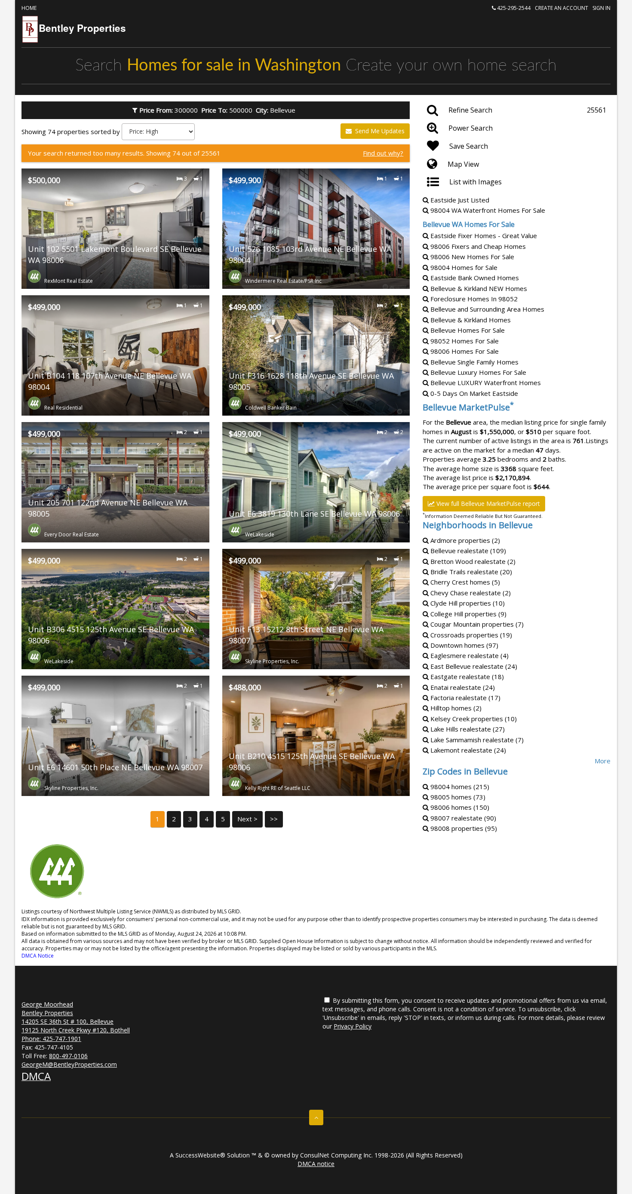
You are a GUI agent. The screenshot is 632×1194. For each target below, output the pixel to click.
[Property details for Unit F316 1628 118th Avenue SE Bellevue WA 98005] (316, 355)
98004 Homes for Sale (463, 267)
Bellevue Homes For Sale (467, 330)
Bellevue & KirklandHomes (478, 288)
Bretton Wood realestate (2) (472, 561)
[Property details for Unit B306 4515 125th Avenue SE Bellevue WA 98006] (115, 609)
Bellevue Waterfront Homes (485, 382)
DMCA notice (316, 1164)
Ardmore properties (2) (464, 540)
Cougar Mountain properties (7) (476, 624)
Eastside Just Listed (459, 200)
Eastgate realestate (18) (466, 676)
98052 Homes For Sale (464, 341)
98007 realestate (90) (462, 818)
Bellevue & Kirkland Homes (470, 319)
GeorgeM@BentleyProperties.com (69, 1064)
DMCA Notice (37, 955)
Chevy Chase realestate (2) (470, 592)
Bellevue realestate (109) (467, 550)
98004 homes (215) (459, 786)
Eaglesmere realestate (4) (469, 655)
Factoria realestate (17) (464, 697)
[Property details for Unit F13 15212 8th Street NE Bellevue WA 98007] (316, 609)
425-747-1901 (62, 1039)
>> (274, 818)
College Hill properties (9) (467, 613)
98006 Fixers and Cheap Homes (477, 246)
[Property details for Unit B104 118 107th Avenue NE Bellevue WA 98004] (115, 355)
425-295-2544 (513, 8)
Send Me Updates (379, 131)
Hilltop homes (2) (455, 708)
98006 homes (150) (459, 807)
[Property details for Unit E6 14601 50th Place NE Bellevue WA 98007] (115, 736)
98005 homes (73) (457, 797)
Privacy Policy (352, 1026)
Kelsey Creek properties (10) (473, 718)
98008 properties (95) (463, 828)
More (603, 760)
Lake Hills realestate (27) (467, 729)
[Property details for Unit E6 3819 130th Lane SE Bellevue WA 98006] (316, 482)
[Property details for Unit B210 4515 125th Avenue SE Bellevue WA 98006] (316, 736)
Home (29, 8)
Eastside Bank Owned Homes (474, 277)
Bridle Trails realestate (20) (470, 571)
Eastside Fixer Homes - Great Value (483, 235)
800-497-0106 (68, 1056)
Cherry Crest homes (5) (464, 582)
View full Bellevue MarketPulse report (487, 503)
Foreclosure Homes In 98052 (473, 298)
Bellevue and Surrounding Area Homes (486, 309)
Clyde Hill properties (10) (467, 603)
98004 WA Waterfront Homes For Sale (487, 210)
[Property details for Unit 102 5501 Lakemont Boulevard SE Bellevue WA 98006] (115, 228)
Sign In (601, 8)
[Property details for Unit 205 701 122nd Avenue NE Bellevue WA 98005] (115, 482)
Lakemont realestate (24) (467, 750)
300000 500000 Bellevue (219, 110)
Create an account (561, 8)
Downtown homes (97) (463, 645)
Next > (247, 818)
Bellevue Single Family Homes (473, 362)
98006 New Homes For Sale (471, 256)
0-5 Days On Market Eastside (473, 393)
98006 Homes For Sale (464, 351)
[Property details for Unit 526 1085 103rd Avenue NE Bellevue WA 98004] (316, 228)
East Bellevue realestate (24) (473, 666)
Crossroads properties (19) (470, 635)
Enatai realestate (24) (462, 687)
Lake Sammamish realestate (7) (476, 739)
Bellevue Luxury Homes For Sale (477, 372)
